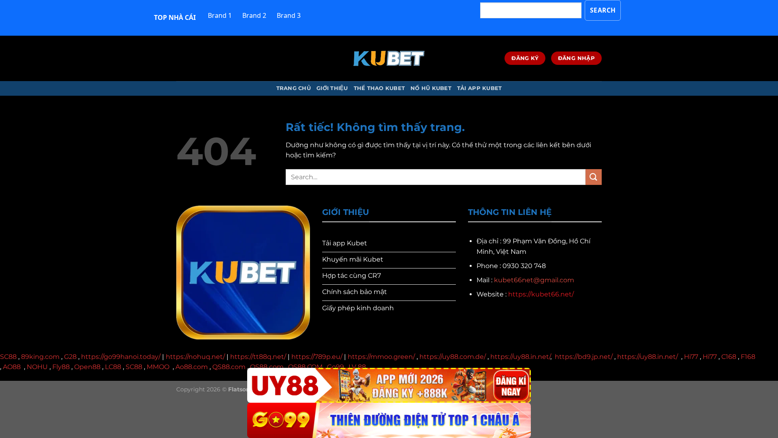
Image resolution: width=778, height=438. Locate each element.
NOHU (37, 367)
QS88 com (267, 367)
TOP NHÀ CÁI (175, 17)
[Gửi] (594, 177)
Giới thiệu (332, 88)
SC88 (8, 357)
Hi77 (691, 357)
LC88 (113, 367)
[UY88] (389, 385)
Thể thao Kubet (379, 88)
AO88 (12, 367)
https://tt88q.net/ (258, 357)
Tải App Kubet (479, 88)
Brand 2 (254, 15)
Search (603, 10)
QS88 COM (305, 367)
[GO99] (389, 420)
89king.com (40, 357)
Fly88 (61, 367)
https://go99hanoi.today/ (120, 357)
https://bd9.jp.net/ (584, 357)
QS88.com (229, 367)
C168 (728, 357)
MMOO (158, 367)
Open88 (87, 367)
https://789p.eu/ (316, 357)
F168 (748, 357)
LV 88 (357, 367)
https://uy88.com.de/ (452, 357)
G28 (70, 357)
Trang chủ (293, 88)
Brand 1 (220, 15)
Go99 (335, 367)
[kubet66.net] (389, 58)
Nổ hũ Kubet (430, 88)
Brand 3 (289, 15)
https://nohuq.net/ (195, 357)
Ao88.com (191, 367)
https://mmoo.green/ (381, 357)
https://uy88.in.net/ (520, 357)
